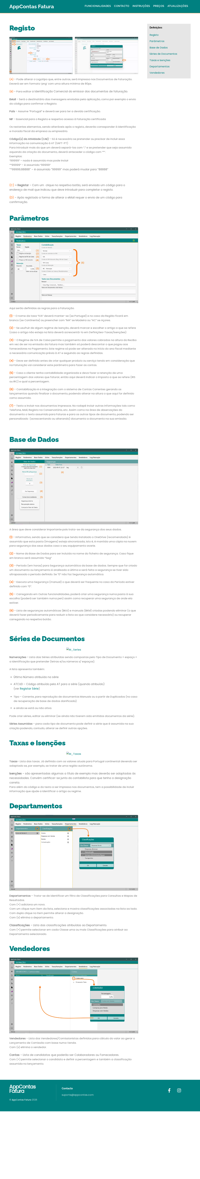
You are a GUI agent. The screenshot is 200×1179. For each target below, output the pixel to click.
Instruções (141, 6)
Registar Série (29, 689)
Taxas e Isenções (160, 60)
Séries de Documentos (163, 54)
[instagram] (180, 1090)
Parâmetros (157, 41)
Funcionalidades (98, 6)
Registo (154, 35)
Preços (158, 6)
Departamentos (160, 66)
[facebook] (170, 1090)
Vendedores (157, 73)
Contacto (121, 6)
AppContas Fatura (21, 1099)
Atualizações (178, 6)
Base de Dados (159, 47)
